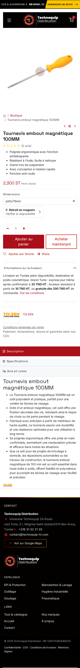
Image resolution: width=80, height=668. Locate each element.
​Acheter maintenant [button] (61, 241)
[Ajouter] (24, 228)
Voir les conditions (32, 293)
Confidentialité (12, 647)
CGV (25, 647)
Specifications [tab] (17, 361)
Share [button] (45, 254)
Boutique (16, 115)
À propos (48, 621)
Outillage (10, 591)
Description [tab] (15, 351)
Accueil (9, 621)
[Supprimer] (7, 228)
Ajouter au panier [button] (23, 241)
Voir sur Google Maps (28, 543)
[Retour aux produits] (69, 126)
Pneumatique (50, 598)
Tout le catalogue (15, 614)
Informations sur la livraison (22, 268)
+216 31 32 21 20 (30, 529)
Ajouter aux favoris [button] (21, 254)
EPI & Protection (15, 585)
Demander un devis (60, 4)
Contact (9, 627)
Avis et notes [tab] (16, 371)
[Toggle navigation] (9, 20)
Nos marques (50, 614)
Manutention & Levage (57, 585)
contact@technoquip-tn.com (28, 534)
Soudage (10, 598)
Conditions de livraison (43, 647)
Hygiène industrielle (55, 591)
